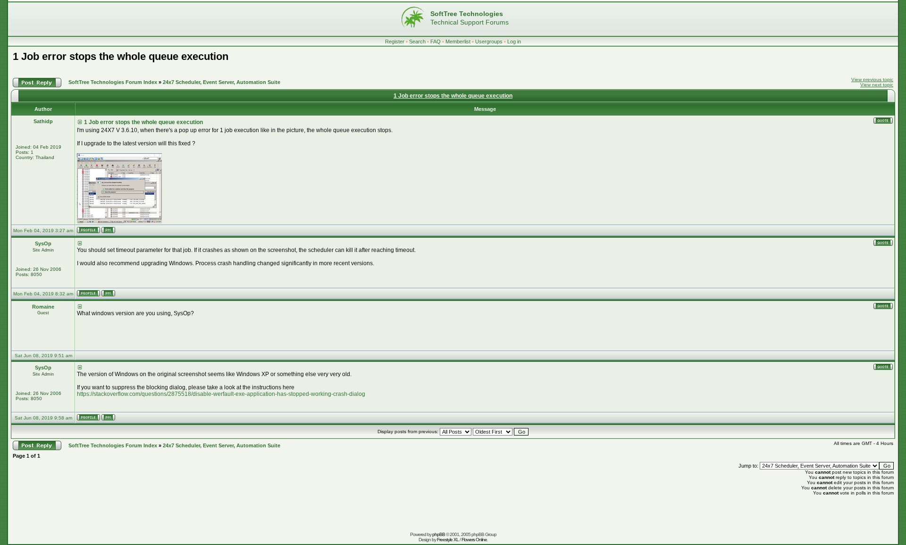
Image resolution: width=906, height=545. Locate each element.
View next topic (876, 84)
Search (417, 41)
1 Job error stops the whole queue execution (120, 56)
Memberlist (457, 41)
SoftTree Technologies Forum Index (112, 82)
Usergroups (489, 41)
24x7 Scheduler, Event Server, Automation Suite (221, 82)
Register (394, 41)
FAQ (435, 41)
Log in (514, 41)
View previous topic (872, 79)
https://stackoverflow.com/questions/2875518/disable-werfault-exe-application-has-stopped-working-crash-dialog (221, 394)
